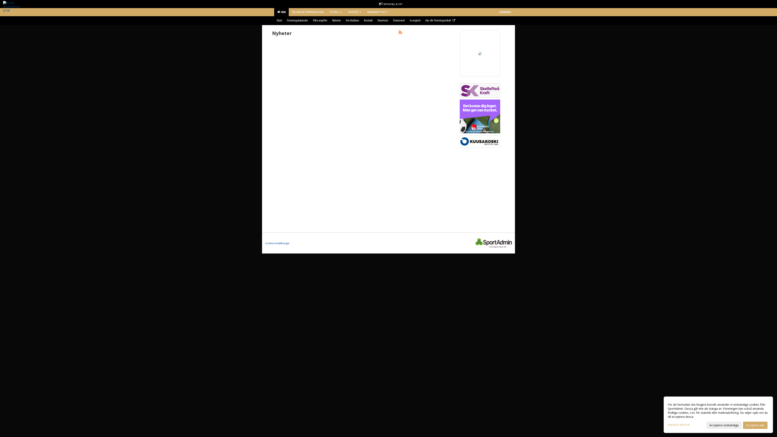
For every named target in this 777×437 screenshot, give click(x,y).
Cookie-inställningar (277, 243)
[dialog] (718, 415)
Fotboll (335, 12)
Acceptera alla (755, 425)
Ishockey (353, 12)
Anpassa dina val (679, 424)
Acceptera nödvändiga (724, 425)
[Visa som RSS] (400, 33)
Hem (283, 12)
